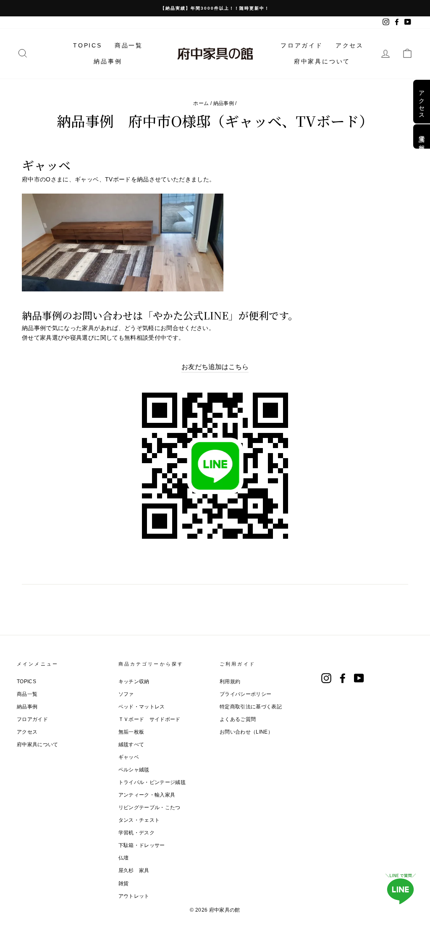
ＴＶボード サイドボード (149, 719)
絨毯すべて (131, 744)
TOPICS (87, 45)
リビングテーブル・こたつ (149, 807)
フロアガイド (302, 45)
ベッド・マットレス (141, 707)
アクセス (350, 45)
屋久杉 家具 (133, 870)
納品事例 (108, 61)
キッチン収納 (133, 681)
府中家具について (322, 61)
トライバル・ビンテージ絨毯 (152, 782)
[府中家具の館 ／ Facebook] (343, 678)
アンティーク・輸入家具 (147, 795)
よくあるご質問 (238, 719)
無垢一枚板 (131, 732)
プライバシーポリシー (246, 694)
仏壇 (123, 858)
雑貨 (123, 883)
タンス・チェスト (139, 820)
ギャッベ (128, 757)
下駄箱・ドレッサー (141, 845)
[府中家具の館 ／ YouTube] (359, 678)
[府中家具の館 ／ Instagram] (326, 678)
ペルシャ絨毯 (133, 770)
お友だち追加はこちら (215, 366)
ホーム (201, 103)
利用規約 (230, 681)
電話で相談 (421, 136)
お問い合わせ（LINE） (246, 732)
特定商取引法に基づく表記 (251, 707)
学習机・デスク (136, 833)
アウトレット (133, 896)
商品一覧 (129, 45)
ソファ (126, 694)
